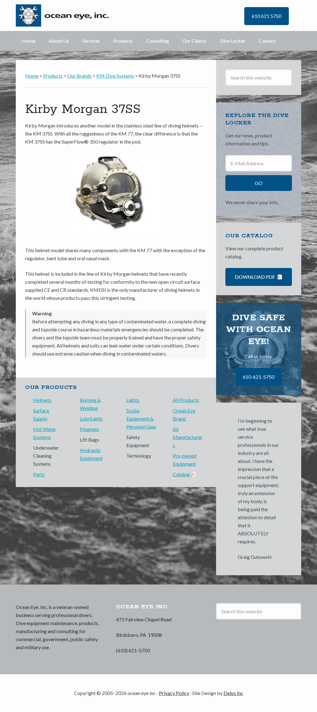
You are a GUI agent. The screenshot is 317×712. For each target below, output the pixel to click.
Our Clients (194, 41)
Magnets (89, 429)
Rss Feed (223, 633)
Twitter (234, 633)
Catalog (181, 474)
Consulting (157, 41)
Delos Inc (233, 693)
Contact (267, 41)
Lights (132, 400)
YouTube (245, 633)
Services (91, 41)
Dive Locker (232, 41)
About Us (59, 41)
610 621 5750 (266, 16)
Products (123, 41)
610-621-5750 (258, 377)
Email (268, 633)
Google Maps (280, 633)
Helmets (42, 400)
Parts (39, 474)
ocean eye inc (66, 15)
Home (28, 41)
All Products (186, 400)
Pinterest (257, 633)
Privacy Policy (174, 693)
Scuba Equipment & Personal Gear (141, 418)
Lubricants (91, 418)
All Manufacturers (187, 437)
